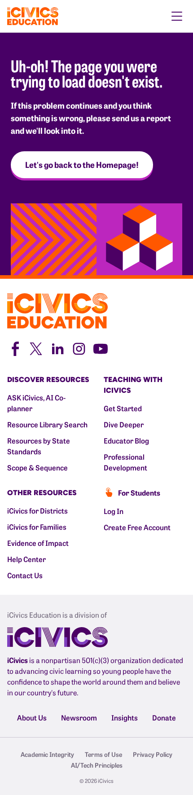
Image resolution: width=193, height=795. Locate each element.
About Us (32, 717)
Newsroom (79, 717)
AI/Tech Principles (97, 764)
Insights (124, 717)
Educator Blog (126, 440)
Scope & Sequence (37, 467)
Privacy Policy (152, 754)
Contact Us (25, 575)
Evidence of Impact (38, 543)
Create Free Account (137, 527)
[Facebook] (14, 347)
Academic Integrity (47, 754)
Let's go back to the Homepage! (82, 164)
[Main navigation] (177, 16)
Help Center (26, 559)
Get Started (123, 408)
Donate (164, 717)
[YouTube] (100, 347)
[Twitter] (36, 347)
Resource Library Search (47, 424)
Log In (113, 511)
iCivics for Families (36, 526)
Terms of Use (103, 754)
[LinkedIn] (57, 347)
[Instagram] (79, 347)
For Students (139, 492)
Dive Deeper (124, 424)
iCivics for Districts (37, 510)
